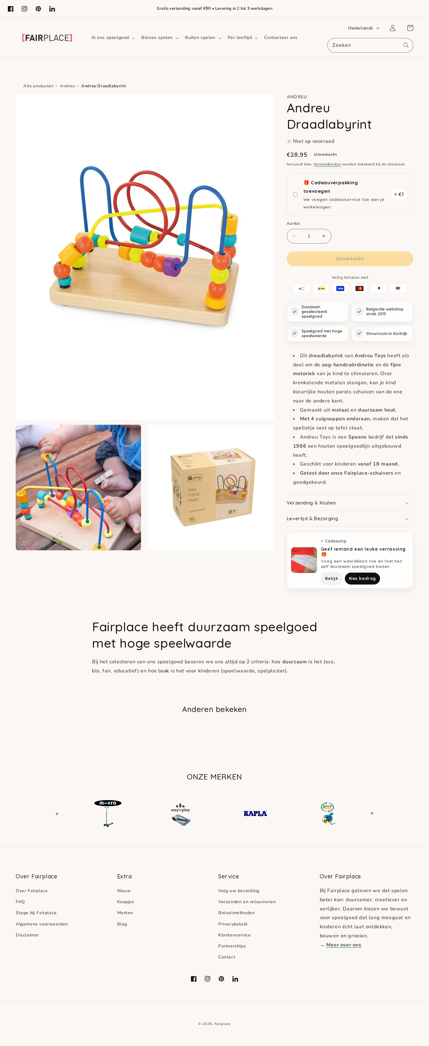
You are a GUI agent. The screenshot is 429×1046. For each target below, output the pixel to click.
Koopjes (125, 902)
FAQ (20, 902)
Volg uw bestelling (238, 891)
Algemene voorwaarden (42, 924)
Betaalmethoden (236, 913)
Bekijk (331, 578)
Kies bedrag (362, 578)
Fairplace (223, 1024)
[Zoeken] (406, 45)
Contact (226, 957)
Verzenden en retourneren (247, 902)
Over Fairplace (32, 891)
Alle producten (38, 86)
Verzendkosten (327, 164)
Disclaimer (27, 935)
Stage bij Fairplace (36, 913)
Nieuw (124, 891)
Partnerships (232, 946)
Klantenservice (234, 935)
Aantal (293, 223)
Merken (125, 913)
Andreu (67, 86)
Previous (63, 813)
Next (370, 813)
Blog (122, 924)
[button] (112, 37)
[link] (107, 813)
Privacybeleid (232, 924)
